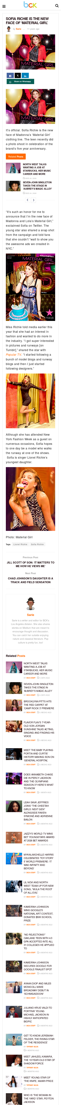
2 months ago (45, 824)
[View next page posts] (33, 200)
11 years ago (33, 28)
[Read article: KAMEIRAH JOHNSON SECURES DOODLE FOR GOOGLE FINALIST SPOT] (14, 966)
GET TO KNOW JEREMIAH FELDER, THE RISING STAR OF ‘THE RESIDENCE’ (39, 1039)
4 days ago (44, 678)
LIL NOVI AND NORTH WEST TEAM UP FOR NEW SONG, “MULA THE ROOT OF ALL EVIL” (39, 887)
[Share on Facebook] (10, 75)
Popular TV (13, 354)
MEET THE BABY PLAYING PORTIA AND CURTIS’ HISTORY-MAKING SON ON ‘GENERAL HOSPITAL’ (39, 755)
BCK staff (31, 678)
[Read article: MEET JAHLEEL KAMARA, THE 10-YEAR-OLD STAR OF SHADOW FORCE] (14, 1060)
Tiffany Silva (32, 1047)
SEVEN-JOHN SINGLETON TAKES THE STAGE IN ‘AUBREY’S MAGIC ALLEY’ (37, 185)
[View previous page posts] (27, 200)
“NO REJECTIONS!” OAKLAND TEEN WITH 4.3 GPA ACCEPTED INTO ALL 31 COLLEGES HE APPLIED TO (39, 941)
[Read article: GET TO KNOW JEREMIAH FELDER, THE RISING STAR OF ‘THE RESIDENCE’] (14, 1040)
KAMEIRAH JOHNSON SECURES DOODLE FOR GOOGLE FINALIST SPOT (38, 966)
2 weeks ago (45, 712)
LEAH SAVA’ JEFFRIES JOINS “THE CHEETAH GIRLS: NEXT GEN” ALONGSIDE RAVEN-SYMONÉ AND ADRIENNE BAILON (38, 810)
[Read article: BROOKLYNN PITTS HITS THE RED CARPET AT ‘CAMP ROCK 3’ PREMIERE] (14, 705)
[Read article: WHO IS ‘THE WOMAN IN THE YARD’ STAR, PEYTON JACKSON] (14, 1099)
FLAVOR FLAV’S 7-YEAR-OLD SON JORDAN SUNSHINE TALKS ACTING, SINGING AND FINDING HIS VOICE (39, 729)
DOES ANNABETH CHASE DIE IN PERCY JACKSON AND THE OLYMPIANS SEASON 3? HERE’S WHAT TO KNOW (39, 781)
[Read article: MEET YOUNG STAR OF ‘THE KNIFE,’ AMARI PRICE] (14, 1081)
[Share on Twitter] (18, 75)
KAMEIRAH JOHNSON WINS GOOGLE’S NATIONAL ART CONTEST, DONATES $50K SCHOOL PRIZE (38, 913)
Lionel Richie (20, 544)
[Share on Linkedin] (25, 75)
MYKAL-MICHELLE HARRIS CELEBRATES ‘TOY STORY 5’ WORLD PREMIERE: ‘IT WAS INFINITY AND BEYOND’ (39, 861)
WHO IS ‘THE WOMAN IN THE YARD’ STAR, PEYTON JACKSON (39, 1098)
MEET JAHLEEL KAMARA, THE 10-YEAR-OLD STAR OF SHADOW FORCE (39, 1060)
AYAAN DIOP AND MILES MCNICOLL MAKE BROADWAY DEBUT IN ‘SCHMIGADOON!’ (37, 988)
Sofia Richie (37, 544)
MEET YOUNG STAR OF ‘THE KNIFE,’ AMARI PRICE (38, 1079)
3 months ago (45, 872)
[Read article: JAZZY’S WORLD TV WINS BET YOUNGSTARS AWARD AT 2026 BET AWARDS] (14, 838)
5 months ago (45, 1026)
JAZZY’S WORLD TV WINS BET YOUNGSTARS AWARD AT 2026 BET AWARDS (39, 837)
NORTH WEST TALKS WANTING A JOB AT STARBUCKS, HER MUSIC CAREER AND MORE (37, 169)
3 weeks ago (45, 740)
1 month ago (45, 792)
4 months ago (45, 952)
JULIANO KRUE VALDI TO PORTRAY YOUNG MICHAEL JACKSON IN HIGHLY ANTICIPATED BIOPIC (38, 1014)
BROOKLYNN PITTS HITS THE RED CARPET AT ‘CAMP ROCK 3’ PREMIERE (39, 705)
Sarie (18, 28)
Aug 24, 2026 (30, 178)
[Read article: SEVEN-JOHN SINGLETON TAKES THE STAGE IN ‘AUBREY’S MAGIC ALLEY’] (13, 186)
